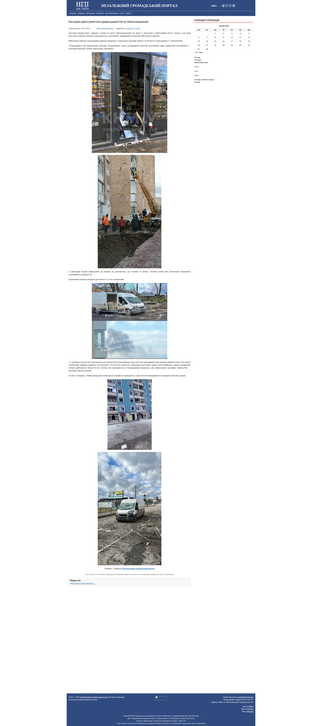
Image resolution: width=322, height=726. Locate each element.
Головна (73, 13)
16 (224, 41)
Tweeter (137, 28)
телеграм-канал (106, 28)
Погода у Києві (200, 80)
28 (207, 49)
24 (232, 45)
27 (199, 49)
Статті (122, 13)
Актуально (90, 13)
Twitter (250, 706)
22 (215, 45)
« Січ (196, 52)
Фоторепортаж (111, 13)
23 (224, 45)
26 (249, 45)
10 (232, 37)
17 (232, 41)
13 (199, 41)
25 (240, 45)
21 (207, 45)
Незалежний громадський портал (94, 697)
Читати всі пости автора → (82, 583)
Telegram (249, 712)
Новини (81, 13)
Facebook (129, 28)
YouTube (250, 709)
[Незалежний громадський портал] (82, 6)
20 (199, 45)
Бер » (201, 52)
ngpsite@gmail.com (245, 697)
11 (240, 37)
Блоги (128, 13)
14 (207, 41)
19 (249, 41)
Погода (197, 57)
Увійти (214, 6)
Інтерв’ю (100, 13)
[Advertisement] (129, 617)
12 (249, 37)
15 (215, 41)
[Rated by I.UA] (161, 698)
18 (240, 41)
